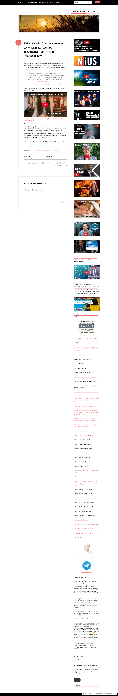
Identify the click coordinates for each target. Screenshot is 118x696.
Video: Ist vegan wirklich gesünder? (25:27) (85, 435)
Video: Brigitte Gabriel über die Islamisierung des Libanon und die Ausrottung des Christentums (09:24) (86, 400)
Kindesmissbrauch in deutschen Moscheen (84, 477)
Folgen (77, 680)
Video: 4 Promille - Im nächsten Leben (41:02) (86, 524)
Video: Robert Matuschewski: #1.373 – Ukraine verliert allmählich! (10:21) (85, 644)
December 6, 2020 (55, 85)
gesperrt (41, 150)
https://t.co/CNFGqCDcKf (45, 81)
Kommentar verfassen (29, 158)
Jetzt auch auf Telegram (86, 572)
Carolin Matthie (34, 150)
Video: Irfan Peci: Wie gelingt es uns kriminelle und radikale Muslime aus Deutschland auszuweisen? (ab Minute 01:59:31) (86, 412)
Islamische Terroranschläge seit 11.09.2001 (86, 338)
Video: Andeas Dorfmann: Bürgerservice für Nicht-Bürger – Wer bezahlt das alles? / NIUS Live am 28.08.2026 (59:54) (86, 624)
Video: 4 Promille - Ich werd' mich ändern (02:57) (86, 529)
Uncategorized (49, 158)
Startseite (79, 11)
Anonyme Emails (78, 537)
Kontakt (93, 11)
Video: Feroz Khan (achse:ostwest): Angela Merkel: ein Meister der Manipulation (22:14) (34, 163)
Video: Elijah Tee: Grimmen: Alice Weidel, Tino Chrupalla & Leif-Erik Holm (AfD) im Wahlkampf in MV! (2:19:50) (86, 600)
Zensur (57, 150)
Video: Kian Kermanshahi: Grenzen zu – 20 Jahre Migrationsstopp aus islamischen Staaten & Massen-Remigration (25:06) (86, 483)
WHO (48, 150)
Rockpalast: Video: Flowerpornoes (82, 533)
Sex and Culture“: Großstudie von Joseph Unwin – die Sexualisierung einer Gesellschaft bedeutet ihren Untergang (86, 348)
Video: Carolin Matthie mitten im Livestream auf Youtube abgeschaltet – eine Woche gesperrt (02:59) (44, 49)
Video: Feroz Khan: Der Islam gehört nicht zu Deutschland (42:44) (86, 582)
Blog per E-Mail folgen (85, 665)
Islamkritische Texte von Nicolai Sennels (84, 431)
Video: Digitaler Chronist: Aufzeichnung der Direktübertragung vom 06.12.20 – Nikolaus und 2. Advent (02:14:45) (56, 163)
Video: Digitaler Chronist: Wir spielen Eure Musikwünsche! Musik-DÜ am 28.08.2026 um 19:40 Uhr (86, 613)
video (45, 150)
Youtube (53, 150)
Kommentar (60, 202)
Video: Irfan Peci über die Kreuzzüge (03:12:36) (86, 406)
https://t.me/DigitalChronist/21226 (81, 618)
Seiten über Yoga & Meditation (86, 558)
